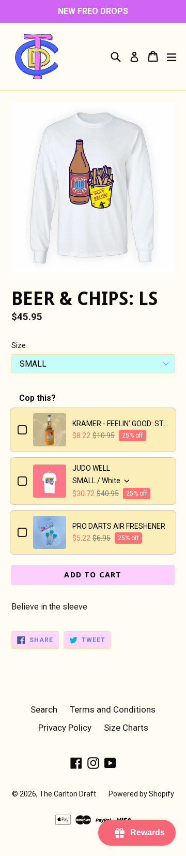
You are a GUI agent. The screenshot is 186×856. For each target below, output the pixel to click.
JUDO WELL (91, 468)
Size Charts (126, 727)
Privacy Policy (64, 727)
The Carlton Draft (67, 794)
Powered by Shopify (141, 794)
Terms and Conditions (113, 709)
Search (43, 709)
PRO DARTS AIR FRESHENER (118, 526)
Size (18, 345)
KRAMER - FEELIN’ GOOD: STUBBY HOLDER (120, 423)
